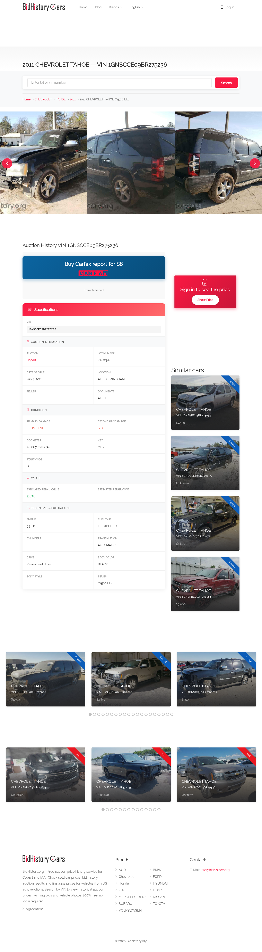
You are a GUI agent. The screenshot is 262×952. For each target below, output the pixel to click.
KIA (121, 890)
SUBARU (125, 904)
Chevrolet (126, 877)
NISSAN (159, 897)
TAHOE (61, 99)
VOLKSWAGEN (130, 910)
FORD (157, 877)
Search (226, 83)
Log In (229, 7)
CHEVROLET (43, 99)
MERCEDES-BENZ (133, 897)
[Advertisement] (131, 28)
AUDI (122, 870)
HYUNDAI (160, 883)
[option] (45, 681)
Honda (124, 883)
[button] (7, 163)
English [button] (135, 7)
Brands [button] (114, 7)
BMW (157, 870)
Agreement (34, 909)
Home (83, 7)
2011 (73, 99)
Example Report (94, 290)
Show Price (205, 300)
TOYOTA (159, 904)
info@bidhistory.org (215, 870)
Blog (98, 7)
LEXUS (158, 890)
